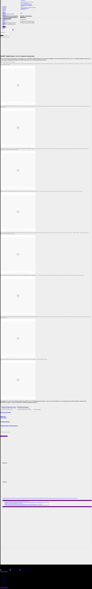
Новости (4, 26)
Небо (3, 580)
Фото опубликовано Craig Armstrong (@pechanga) (13, 103)
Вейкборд (4, 8)
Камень (4, 23)
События (60, 498)
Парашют (4, 13)
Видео (4, 27)
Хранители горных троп (3, 417)
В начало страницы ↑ (4, 436)
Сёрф (3, 14)
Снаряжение (54, 498)
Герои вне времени (4, 421)
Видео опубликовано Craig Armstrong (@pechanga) (14, 230)
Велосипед (4, 7)
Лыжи (3, 11)
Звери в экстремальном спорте (8, 407)
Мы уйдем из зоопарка (22, 407)
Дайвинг (25, 498)
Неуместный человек (5, 412)
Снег (3, 24)
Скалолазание (46, 498)
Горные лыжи (22, 498)
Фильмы (67, 498)
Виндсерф (4, 9)
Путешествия (42, 498)
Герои (34, 404)
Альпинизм (4, 6)
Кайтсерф (4, 10)
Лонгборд (4, 12)
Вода (3, 21)
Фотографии (71, 498)
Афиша (4, 25)
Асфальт (4, 20)
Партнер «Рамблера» (4, 571)
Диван (4, 22)
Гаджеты (16, 498)
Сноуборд (4, 15)
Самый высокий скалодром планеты (9, 425)
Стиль (63, 498)
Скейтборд (50, 498)
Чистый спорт (75, 498)
